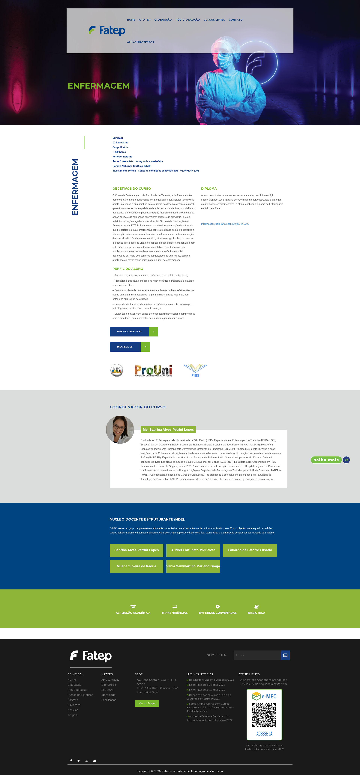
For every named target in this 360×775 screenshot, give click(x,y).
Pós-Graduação (188, 19)
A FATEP (145, 19)
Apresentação (110, 680)
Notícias (73, 710)
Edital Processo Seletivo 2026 (207, 684)
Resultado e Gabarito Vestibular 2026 (211, 679)
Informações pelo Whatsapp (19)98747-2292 (225, 223)
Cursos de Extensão (80, 695)
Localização (108, 700)
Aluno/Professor (140, 42)
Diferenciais (108, 685)
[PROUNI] (153, 370)
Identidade (108, 695)
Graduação (163, 19)
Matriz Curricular (129, 331)
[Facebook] (71, 760)
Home (131, 19)
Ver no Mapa (147, 703)
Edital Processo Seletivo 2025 (207, 689)
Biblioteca (74, 705)
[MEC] (116, 370)
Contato (236, 19)
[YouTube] (87, 760)
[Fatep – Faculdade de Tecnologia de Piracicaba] (107, 30)
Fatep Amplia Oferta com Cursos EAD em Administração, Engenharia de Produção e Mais (210, 707)
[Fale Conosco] (94, 760)
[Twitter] (78, 760)
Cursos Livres (214, 19)
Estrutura (107, 690)
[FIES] (195, 370)
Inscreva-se (329, 460)
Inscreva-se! (125, 346)
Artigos (72, 715)
